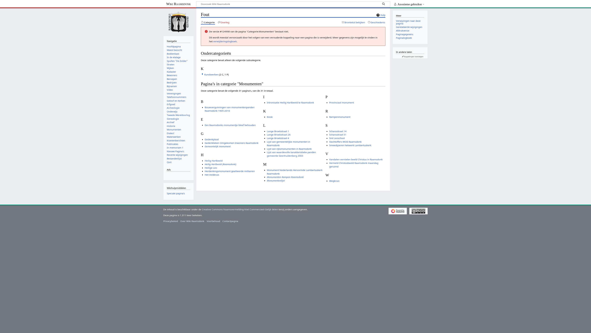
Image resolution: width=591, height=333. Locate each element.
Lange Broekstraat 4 (278, 138)
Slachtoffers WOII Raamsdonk (345, 141)
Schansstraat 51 (337, 134)
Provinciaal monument (341, 102)
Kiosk (270, 116)
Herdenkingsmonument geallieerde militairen (230, 171)
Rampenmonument (339, 116)
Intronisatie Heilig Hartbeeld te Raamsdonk (290, 102)
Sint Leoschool (337, 138)
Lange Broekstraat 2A (279, 134)
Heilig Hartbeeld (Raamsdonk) (220, 164)
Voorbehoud (213, 221)
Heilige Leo (211, 167)
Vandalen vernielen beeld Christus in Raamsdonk (356, 159)
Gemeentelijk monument (218, 146)
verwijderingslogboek (225, 41)
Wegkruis (334, 180)
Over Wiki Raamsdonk (192, 221)
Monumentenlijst (276, 180)
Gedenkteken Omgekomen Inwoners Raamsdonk (231, 142)
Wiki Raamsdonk (178, 4)
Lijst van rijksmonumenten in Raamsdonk (289, 148)
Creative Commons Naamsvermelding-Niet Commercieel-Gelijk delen (240, 209)
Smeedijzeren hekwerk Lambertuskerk (350, 145)
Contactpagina (230, 221)
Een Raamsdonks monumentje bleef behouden (230, 125)
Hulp (382, 14)
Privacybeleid (170, 221)
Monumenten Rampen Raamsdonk (285, 177)
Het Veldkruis (212, 174)
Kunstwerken (211, 74)
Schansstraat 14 (337, 131)
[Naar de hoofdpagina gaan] (178, 22)
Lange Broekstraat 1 (278, 131)
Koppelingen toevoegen (413, 56)
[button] (202, 74)
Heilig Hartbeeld (214, 160)
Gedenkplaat (212, 139)
